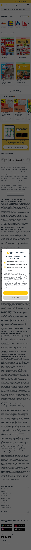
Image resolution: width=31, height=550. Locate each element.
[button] (16, 271)
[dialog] (15, 275)
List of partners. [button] (18, 279)
